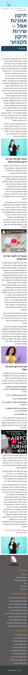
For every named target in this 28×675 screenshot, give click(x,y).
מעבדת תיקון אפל (15, 530)
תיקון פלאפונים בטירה (20, 635)
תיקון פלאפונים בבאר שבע (19, 657)
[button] (3, 48)
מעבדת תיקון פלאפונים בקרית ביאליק (16, 613)
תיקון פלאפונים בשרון (20, 644)
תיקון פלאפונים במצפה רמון (19, 650)
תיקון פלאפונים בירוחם (20, 638)
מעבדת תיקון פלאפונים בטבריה (18, 620)
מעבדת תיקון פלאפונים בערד (18, 610)
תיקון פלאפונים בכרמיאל (20, 647)
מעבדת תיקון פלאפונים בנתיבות (17, 617)
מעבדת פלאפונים (11, 474)
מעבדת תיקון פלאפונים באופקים (17, 607)
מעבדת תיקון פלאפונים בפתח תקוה (16, 623)
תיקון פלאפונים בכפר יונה (19, 641)
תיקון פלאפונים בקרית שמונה (18, 660)
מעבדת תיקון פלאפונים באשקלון (17, 626)
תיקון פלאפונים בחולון (20, 663)
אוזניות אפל (23, 126)
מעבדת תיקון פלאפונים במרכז (18, 601)
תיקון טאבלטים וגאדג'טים (16, 8)
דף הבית (25, 8)
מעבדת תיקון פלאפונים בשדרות (18, 598)
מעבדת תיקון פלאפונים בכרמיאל (17, 604)
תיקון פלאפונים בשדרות (20, 654)
